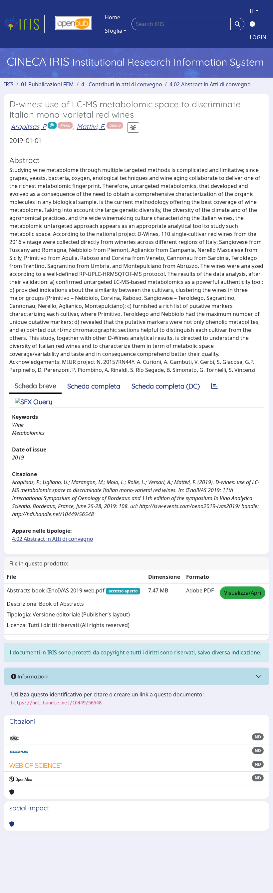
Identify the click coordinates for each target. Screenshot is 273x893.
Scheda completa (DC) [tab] (166, 386)
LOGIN (258, 37)
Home (112, 17)
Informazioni (32, 676)
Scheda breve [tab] (35, 386)
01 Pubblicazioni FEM (47, 84)
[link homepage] (24, 24)
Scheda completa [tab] (93, 386)
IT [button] (252, 10)
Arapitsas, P (28, 126)
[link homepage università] (73, 24)
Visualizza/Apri (242, 592)
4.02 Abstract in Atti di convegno (210, 84)
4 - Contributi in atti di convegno (121, 84)
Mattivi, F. (91, 126)
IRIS (9, 84)
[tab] (214, 386)
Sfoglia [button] (113, 30)
